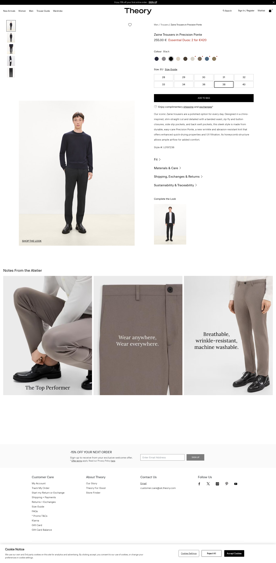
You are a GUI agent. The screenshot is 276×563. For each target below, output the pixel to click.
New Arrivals (9, 11)
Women (22, 11)
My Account (39, 483)
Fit (156, 159)
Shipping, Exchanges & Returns (177, 176)
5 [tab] (124, 245)
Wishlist (261, 10)
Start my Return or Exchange (48, 492)
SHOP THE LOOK (32, 240)
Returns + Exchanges (44, 501)
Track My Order (41, 488)
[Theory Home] (138, 11)
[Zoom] (129, 240)
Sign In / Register (246, 10)
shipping (188, 106)
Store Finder (93, 492)
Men (31, 11)
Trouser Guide (43, 11)
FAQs (35, 511)
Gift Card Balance (42, 529)
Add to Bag (204, 98)
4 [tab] (100, 245)
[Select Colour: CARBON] (163, 58)
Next (130, 173)
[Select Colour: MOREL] (199, 58)
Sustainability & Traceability (174, 185)
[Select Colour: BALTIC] (156, 58)
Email (143, 483)
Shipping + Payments (44, 497)
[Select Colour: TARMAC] (214, 58)
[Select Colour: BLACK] (171, 58)
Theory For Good (96, 488)
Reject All (211, 553)
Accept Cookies (234, 553)
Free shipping (123, 2)
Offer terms (76, 461)
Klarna (35, 520)
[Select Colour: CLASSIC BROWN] (185, 58)
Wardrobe (57, 11)
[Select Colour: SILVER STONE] (178, 58)
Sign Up (195, 457)
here (113, 461)
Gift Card (37, 525)
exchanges (137, 2)
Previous (23, 173)
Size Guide (171, 69)
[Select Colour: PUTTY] (192, 58)
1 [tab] (30, 245)
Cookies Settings (189, 553)
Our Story (91, 483)
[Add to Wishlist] (129, 26)
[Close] (274, 2)
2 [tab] (53, 245)
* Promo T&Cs (39, 515)
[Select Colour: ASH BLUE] (207, 58)
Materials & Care (166, 168)
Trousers (165, 25)
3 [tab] (77, 245)
